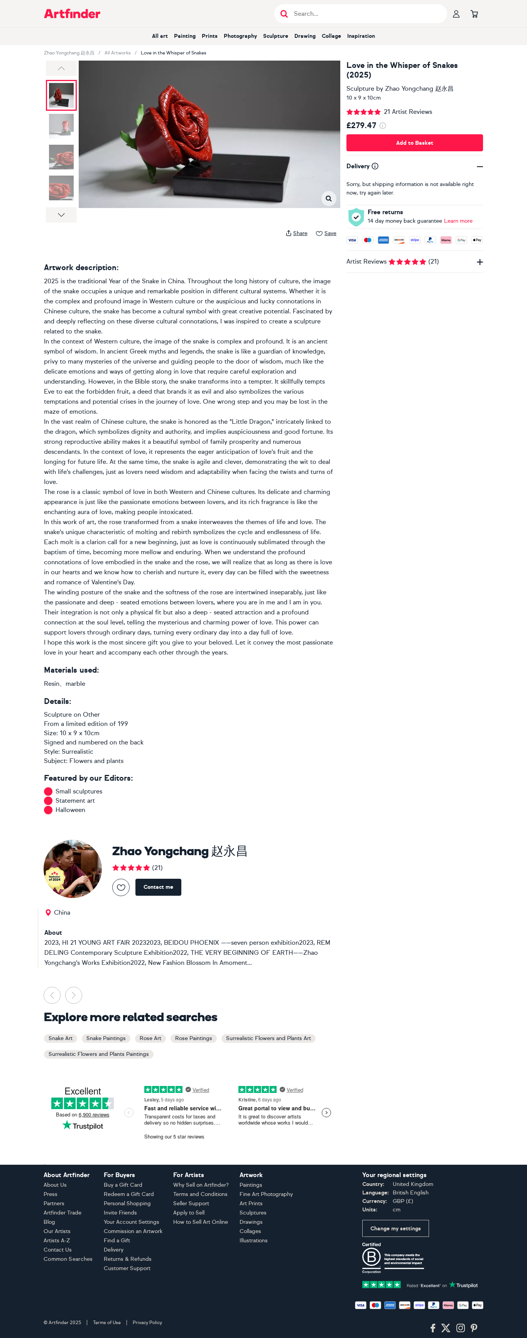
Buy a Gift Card (123, 1185)
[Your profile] (456, 13)
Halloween (70, 810)
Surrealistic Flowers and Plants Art (268, 1038)
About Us (55, 1185)
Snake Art (61, 1038)
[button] (61, 68)
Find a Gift (117, 1240)
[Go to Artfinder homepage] (72, 13)
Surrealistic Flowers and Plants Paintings (99, 1054)
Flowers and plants (96, 761)
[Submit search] (284, 13)
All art (160, 36)
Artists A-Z (57, 1240)
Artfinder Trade (62, 1212)
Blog (49, 1222)
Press (50, 1194)
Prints (210, 36)
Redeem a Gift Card (129, 1194)
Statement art (75, 800)
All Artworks (118, 53)
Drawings (251, 1222)
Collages (250, 1231)
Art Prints (251, 1203)
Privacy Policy (147, 1322)
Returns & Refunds (128, 1259)
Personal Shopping (127, 1203)
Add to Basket (414, 143)
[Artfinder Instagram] (460, 1328)
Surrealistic (77, 751)
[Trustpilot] (420, 1283)
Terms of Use (107, 1322)
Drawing (305, 36)
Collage (331, 36)
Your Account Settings (131, 1222)
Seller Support (191, 1203)
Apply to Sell (188, 1212)
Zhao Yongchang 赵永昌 (69, 53)
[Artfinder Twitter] (446, 1328)
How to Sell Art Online (200, 1222)
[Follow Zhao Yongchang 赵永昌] (121, 887)
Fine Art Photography (266, 1194)
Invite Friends (120, 1212)
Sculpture (275, 36)
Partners (54, 1203)
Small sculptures (79, 791)
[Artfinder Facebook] (433, 1328)
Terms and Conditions (200, 1194)
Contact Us (58, 1250)
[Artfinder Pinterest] (474, 1328)
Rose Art (150, 1038)
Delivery (113, 1250)
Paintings (251, 1185)
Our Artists (57, 1231)
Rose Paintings (193, 1038)
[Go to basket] (474, 13)
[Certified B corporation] (393, 1257)
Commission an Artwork (133, 1231)
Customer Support (127, 1268)
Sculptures (253, 1212)
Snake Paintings (106, 1038)
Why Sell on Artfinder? (201, 1185)
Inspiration (361, 36)
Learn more (458, 221)
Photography (240, 36)
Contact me (158, 887)
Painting (185, 36)
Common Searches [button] (68, 1259)
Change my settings (395, 1228)
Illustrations (254, 1240)
